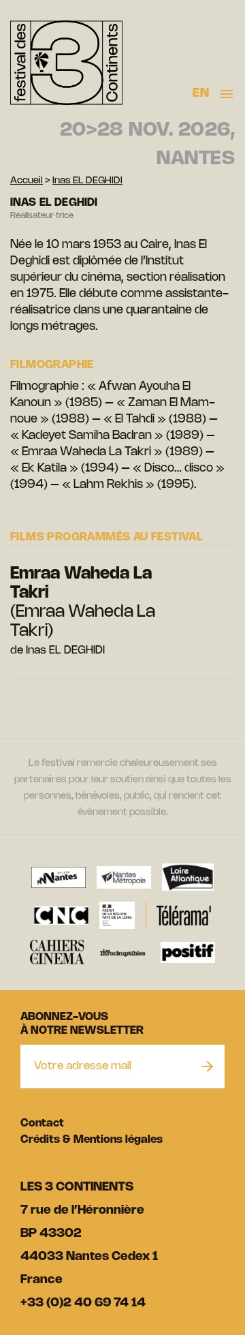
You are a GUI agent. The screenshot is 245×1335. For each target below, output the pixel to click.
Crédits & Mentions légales (91, 1140)
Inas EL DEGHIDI (87, 181)
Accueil (26, 181)
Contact (42, 1123)
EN (201, 93)
